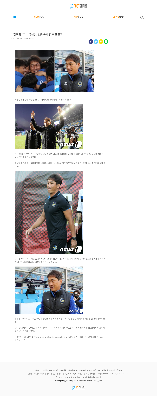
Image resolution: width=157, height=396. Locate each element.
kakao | (90, 380)
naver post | (60, 380)
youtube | (69, 380)
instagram (97, 380)
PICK (39, 17)
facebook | (83, 381)
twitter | (76, 380)
